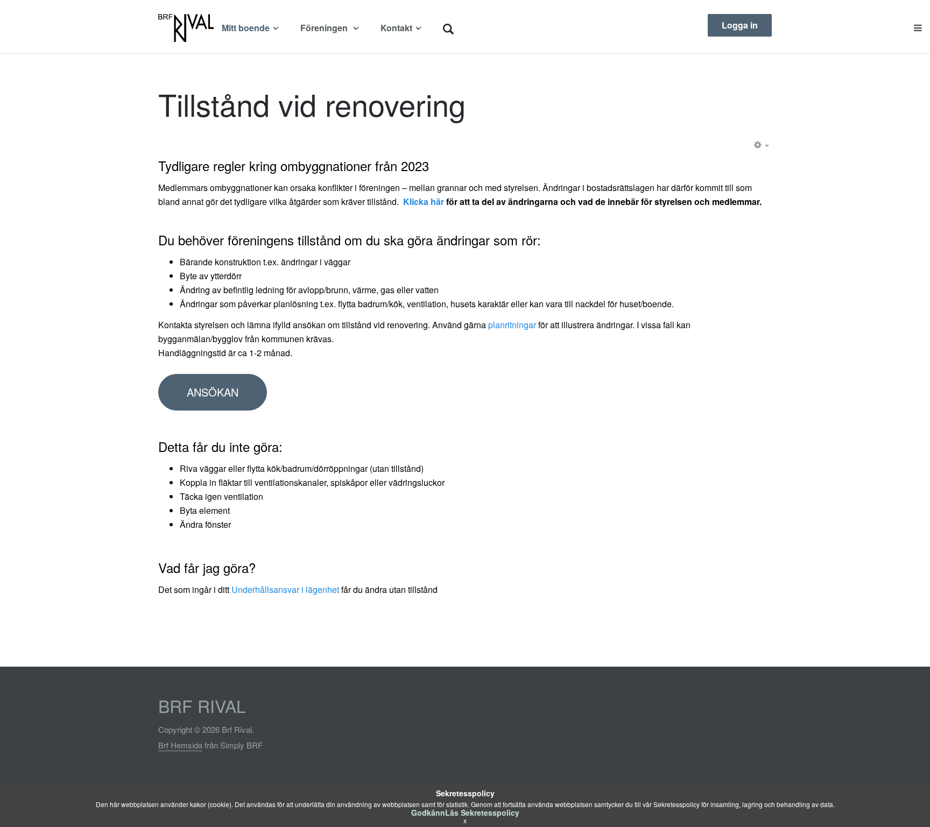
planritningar (512, 325)
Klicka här (423, 201)
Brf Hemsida (180, 745)
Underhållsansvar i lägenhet (285, 589)
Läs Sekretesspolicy (482, 812)
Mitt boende (246, 28)
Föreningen (325, 28)
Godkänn (428, 812)
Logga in (740, 25)
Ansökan (212, 392)
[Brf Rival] (186, 28)
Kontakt (396, 28)
